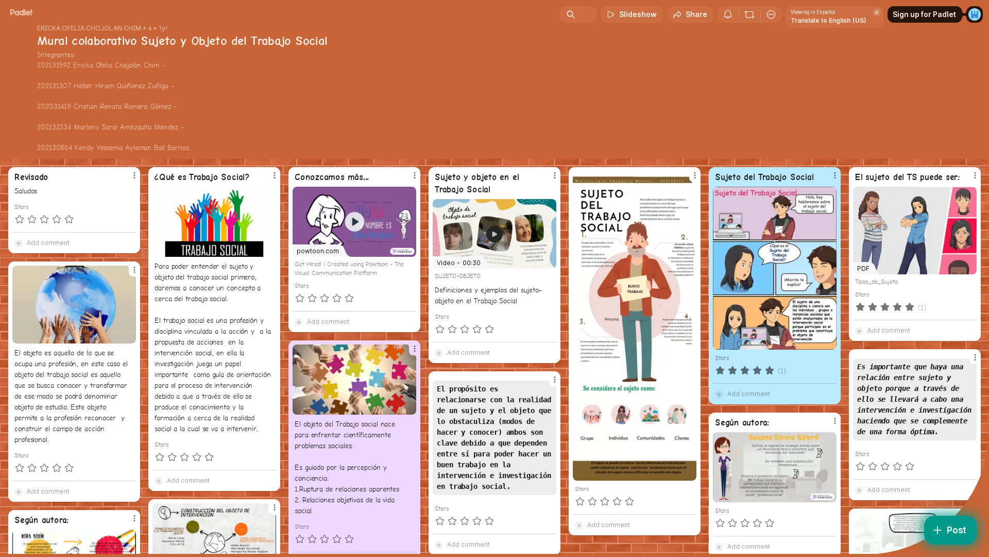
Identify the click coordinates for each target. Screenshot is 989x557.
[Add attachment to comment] (18, 243)
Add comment (48, 243)
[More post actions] (134, 175)
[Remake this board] (749, 14)
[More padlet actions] (771, 14)
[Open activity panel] (728, 14)
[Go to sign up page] (974, 14)
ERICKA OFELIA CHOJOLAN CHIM (89, 28)
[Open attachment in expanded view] (214, 222)
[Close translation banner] (877, 12)
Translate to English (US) (828, 20)
